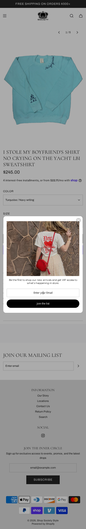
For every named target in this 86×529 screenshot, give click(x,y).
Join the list (43, 303)
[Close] (78, 220)
